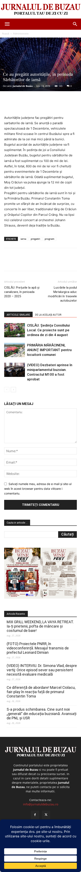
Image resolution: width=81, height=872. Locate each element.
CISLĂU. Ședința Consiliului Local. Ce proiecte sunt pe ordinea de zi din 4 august (48, 330)
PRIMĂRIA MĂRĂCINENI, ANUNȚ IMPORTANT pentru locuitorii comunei (49, 350)
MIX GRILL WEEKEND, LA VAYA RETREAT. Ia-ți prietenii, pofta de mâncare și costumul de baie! (40, 626)
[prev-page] (6, 389)
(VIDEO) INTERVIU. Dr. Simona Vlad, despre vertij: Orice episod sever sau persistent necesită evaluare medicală (42, 669)
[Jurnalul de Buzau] (40, 9)
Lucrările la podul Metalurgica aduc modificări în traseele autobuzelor (62, 294)
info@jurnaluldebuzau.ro (40, 804)
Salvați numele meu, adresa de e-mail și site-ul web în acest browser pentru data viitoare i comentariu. (37, 488)
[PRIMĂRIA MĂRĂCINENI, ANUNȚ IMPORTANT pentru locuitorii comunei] (14, 350)
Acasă (5, 33)
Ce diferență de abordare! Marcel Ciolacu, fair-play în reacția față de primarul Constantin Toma (41, 691)
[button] (7, 24)
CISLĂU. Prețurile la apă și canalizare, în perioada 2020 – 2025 (21, 292)
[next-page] (13, 389)
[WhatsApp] (50, 105)
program (49, 238)
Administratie (21, 33)
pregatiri (35, 238)
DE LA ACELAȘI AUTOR (48, 314)
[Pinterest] (40, 105)
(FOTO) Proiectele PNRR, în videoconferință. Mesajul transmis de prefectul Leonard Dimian (38, 648)
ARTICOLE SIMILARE (18, 314)
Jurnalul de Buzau (23, 85)
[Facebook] (21, 105)
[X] (31, 105)
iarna (23, 238)
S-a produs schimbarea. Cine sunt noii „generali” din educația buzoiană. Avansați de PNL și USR (41, 713)
